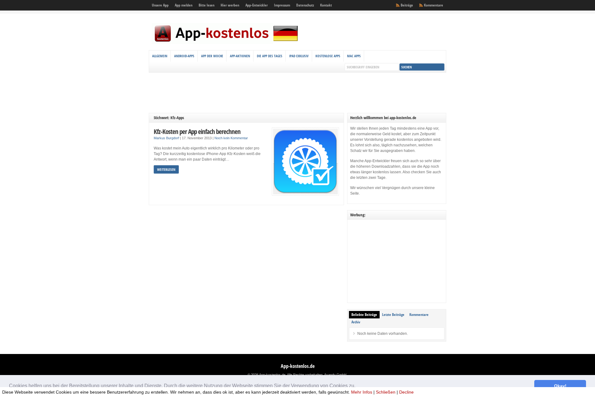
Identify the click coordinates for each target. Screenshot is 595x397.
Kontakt (326, 5)
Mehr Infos (361, 392)
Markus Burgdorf (166, 138)
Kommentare (433, 5)
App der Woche (212, 56)
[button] (358, 386)
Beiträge (407, 5)
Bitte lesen (206, 5)
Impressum (282, 5)
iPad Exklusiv (299, 56)
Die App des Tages (269, 56)
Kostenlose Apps (327, 56)
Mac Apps (354, 56)
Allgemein (159, 56)
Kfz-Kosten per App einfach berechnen (197, 131)
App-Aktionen (240, 56)
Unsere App (160, 5)
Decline (406, 392)
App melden (183, 5)
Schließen (385, 392)
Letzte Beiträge (393, 314)
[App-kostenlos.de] (226, 43)
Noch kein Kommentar (231, 138)
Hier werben (230, 5)
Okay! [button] (560, 385)
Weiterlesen (166, 169)
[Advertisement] (297, 93)
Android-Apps (184, 56)
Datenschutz (305, 5)
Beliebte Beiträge (364, 314)
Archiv (355, 322)
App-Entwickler (256, 5)
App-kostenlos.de (298, 366)
